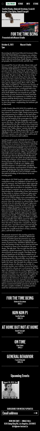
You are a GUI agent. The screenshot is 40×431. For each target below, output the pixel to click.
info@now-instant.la (20, 426)
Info (28, 3)
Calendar (11, 3)
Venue (20, 3)
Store (35, 3)
